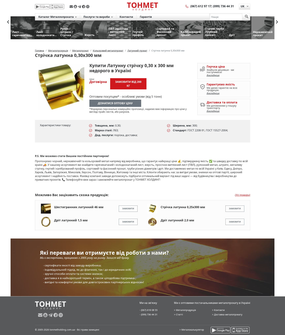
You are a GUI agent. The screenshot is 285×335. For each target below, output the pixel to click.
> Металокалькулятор (191, 329)
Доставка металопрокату (228, 314)
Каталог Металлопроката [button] (56, 17)
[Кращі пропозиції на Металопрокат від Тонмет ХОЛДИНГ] (142, 6)
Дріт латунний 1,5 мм (71, 220)
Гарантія (146, 17)
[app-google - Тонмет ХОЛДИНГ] (42, 6)
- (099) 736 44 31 (149, 314)
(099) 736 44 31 (223, 6)
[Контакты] (187, 6)
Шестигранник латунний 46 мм (78, 207)
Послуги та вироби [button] (97, 17)
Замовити (128, 208)
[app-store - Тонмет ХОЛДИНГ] (57, 6)
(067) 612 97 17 (200, 6)
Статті (179, 314)
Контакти (126, 17)
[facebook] (84, 6)
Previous (8, 22)
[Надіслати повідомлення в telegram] (80, 6)
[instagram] (87, 6)
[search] (246, 16)
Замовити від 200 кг (128, 84)
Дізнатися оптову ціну (115, 103)
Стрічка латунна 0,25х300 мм (183, 207)
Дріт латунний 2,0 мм (177, 220)
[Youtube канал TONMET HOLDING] (76, 6)
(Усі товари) (242, 195)
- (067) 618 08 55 (149, 310)
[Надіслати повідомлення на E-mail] (72, 6)
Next (277, 22)
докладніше (213, 75)
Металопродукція (186, 310)
